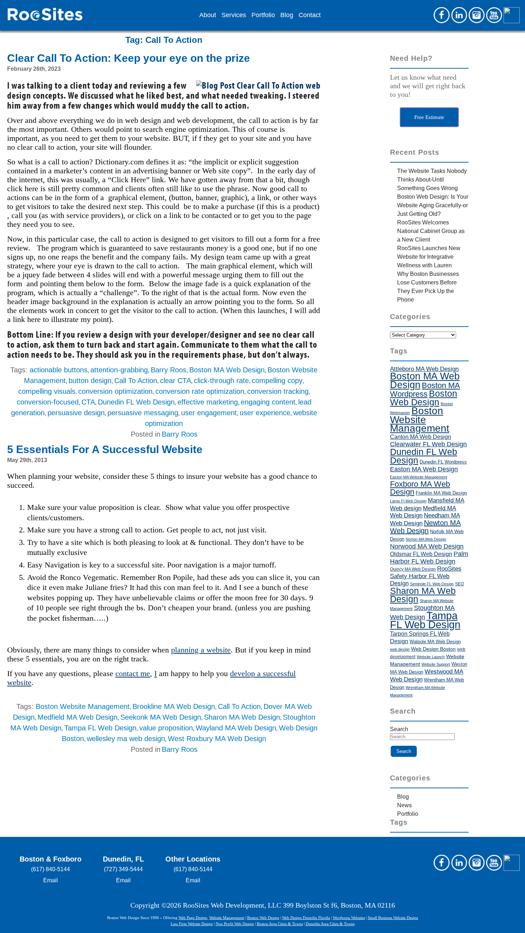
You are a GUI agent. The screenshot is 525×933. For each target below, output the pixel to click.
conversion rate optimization (199, 391)
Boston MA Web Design (227, 370)
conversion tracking (278, 391)
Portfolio (263, 15)
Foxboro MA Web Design (420, 488)
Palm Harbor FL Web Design (429, 557)
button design (90, 380)
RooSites (449, 568)
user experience (265, 413)
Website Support (435, 664)
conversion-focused (48, 402)
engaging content (268, 402)
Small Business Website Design (393, 917)
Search (399, 729)
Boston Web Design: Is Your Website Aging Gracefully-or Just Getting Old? (432, 205)
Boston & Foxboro (50, 859)
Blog (286, 15)
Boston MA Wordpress (425, 389)
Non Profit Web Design (235, 924)
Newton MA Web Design (425, 527)
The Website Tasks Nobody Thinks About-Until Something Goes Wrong (432, 179)
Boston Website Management (83, 706)
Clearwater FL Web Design (428, 444)
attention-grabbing (119, 370)
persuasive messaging (143, 413)
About (207, 15)
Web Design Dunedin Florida (306, 917)
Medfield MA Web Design (78, 717)
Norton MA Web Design (426, 539)
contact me (132, 673)
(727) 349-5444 (123, 869)
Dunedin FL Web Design (136, 402)
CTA (88, 402)
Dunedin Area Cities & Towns (330, 924)
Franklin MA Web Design (441, 493)
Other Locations (192, 859)
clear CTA (175, 380)
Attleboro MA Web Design (424, 369)
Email (50, 880)
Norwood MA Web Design (427, 546)
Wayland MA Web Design (236, 728)
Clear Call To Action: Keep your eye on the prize (128, 58)
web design (400, 649)
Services (233, 15)
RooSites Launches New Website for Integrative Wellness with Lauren (428, 256)
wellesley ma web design (126, 739)
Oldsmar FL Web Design (421, 554)
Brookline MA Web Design (173, 706)
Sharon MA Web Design (242, 717)
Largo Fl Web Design (408, 501)
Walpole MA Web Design (435, 641)
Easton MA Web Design (424, 469)
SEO (459, 583)
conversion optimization (115, 391)
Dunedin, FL (123, 859)
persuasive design (76, 413)
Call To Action (135, 380)
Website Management (226, 917)
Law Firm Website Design (192, 924)
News (404, 805)
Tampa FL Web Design (100, 728)
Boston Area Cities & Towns (280, 924)
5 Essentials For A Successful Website (104, 449)
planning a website (201, 649)
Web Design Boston (433, 649)
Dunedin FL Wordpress (443, 462)
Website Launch (431, 657)
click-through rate (221, 380)
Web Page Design (193, 917)
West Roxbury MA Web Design (217, 739)
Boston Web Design (423, 397)
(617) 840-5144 (50, 869)
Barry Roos (168, 370)
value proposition (166, 728)
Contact (310, 15)
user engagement (209, 413)
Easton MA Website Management (418, 477)
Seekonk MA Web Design (160, 717)
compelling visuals (46, 391)
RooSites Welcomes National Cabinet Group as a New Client (431, 231)
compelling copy (277, 380)
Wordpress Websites (349, 917)
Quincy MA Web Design (413, 569)
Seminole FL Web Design (432, 584)
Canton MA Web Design (420, 437)
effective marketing (208, 402)
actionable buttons (59, 370)
